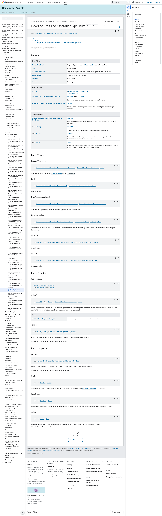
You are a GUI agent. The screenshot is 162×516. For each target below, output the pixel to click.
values (69, 103)
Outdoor (69, 488)
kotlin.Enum (37, 41)
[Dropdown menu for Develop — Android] (17, 12)
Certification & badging (93, 465)
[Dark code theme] (118, 30)
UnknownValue (37, 75)
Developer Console (112, 465)
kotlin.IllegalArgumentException (44, 319)
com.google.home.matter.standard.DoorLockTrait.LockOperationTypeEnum (58, 42)
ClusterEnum (73, 33)
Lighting (69, 465)
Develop (30, 2)
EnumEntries (36, 118)
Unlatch (35, 78)
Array (34, 103)
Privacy (35, 512)
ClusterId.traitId (89, 388)
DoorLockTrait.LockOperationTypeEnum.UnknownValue (54, 222)
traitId (70, 127)
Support (33, 12)
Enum (65, 33)
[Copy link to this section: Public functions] (49, 273)
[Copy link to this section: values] (38, 325)
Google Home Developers (38, 21)
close (159, 7)
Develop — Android (8, 12)
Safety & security (72, 471)
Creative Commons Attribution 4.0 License (78, 448)
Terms (29, 512)
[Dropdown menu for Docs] (69, 2)
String (34, 91)
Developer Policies (92, 485)
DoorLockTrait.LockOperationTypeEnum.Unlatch (52, 242)
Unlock (34, 82)
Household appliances (74, 478)
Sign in (158, 2)
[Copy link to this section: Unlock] (39, 253)
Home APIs (51, 21)
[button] (12, 24)
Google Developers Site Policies (51, 450)
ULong (38, 142)
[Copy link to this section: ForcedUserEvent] (48, 161)
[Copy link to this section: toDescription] (45, 279)
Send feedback (111, 27)
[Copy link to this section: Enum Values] (46, 155)
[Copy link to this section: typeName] (42, 394)
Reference (24, 12)
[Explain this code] (115, 30)
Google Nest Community (114, 477)
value (69, 142)
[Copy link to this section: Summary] (42, 55)
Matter (29, 465)
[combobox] (120, 2)
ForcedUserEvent (38, 65)
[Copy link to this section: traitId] (38, 376)
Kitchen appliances (73, 481)
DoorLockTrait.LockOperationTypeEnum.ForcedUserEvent (55, 168)
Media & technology (73, 475)
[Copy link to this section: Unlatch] (39, 235)
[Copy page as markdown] (93, 26)
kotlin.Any (34, 39)
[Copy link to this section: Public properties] (50, 349)
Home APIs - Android (13, 8)
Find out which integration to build (35, 496)
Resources (40, 2)
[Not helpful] (118, 21)
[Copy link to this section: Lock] (37, 179)
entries (70, 118)
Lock (33, 68)
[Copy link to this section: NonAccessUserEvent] (52, 197)
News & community (54, 2)
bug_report (153, 7)
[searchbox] (12, 18)
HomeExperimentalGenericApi (78, 91)
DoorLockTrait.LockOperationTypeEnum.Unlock (52, 260)
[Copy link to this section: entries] (39, 354)
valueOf (70, 96)
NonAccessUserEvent (39, 72)
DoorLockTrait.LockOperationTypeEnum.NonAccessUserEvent (57, 204)
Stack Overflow (111, 473)
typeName (70, 133)
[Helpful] (115, 21)
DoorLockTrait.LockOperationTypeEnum (48, 33)
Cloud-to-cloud (32, 479)
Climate (69, 468)
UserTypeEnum (90, 65)
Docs (65, 2)
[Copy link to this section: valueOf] (40, 295)
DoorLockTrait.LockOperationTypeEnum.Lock (51, 186)
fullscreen (156, 7)
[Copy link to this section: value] (37, 412)
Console (150, 2)
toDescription (72, 93)
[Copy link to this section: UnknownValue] (46, 215)
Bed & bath (70, 485)
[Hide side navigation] (22, 512)
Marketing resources (93, 468)
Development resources (94, 471)
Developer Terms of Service (92, 481)
